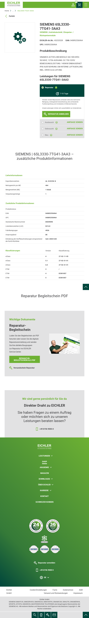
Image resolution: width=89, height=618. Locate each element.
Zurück (12, 16)
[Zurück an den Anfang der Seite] (86, 287)
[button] (73, 5)
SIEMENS (44, 32)
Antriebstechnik (55, 32)
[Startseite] (14, 4)
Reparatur (51, 87)
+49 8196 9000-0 (47, 429)
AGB (81, 590)
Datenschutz (68, 590)
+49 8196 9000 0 (47, 570)
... (13, 11)
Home (7, 11)
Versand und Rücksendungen (56, 593)
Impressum (78, 593)
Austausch (51, 122)
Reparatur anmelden (46, 563)
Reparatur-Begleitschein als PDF (24, 359)
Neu (48, 135)
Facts (55, 590)
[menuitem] (86, 287)
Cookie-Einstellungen (38, 590)
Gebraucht (51, 129)
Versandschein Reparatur (24, 368)
